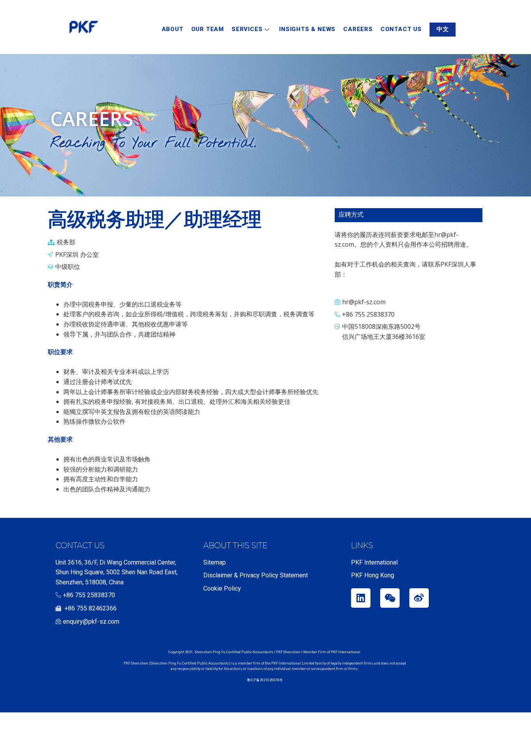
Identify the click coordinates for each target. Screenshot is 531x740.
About (172, 29)
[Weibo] (419, 598)
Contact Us (401, 29)
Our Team (207, 29)
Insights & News (307, 29)
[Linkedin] (360, 598)
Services (247, 29)
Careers (358, 29)
